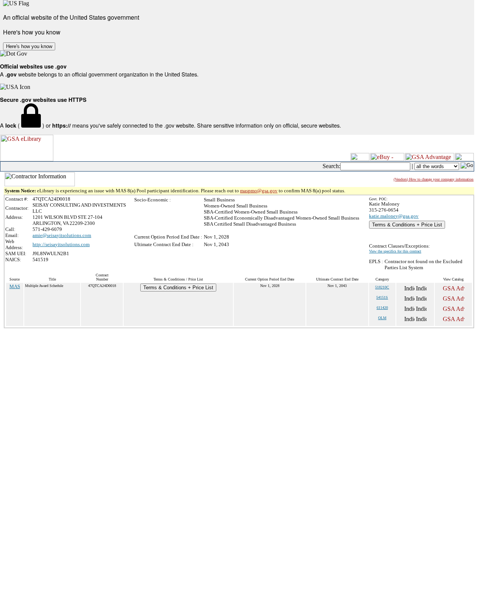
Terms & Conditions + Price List (407, 225)
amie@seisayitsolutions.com (62, 235)
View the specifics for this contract (395, 251)
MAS (14, 286)
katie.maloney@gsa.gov (394, 216)
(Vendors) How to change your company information (433, 179)
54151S (382, 297)
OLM (382, 318)
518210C (382, 287)
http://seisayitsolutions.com (61, 244)
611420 (382, 308)
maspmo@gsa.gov (259, 190)
